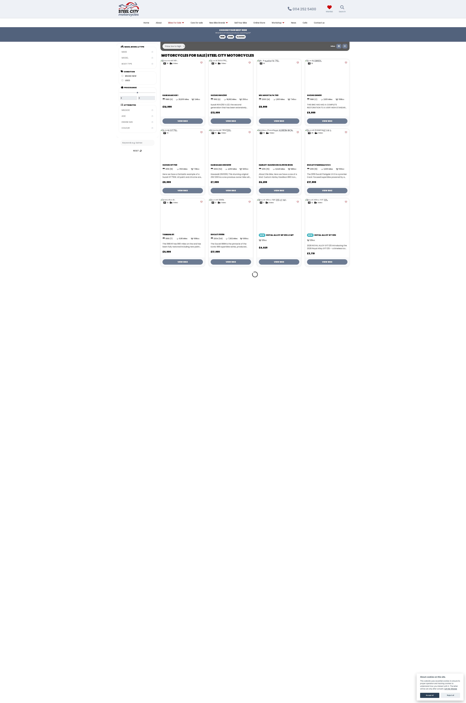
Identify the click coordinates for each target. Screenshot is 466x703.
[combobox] (137, 52)
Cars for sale (197, 22)
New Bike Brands (217, 22)
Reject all (450, 695)
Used (230, 37)
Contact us (319, 22)
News (293, 22)
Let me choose (450, 689)
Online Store (259, 22)
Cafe (305, 22)
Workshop (277, 22)
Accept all (429, 695)
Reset (136, 150)
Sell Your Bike (240, 22)
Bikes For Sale (174, 22)
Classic (241, 37)
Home (146, 22)
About (159, 22)
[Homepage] (136, 9)
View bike (183, 121)
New (222, 37)
